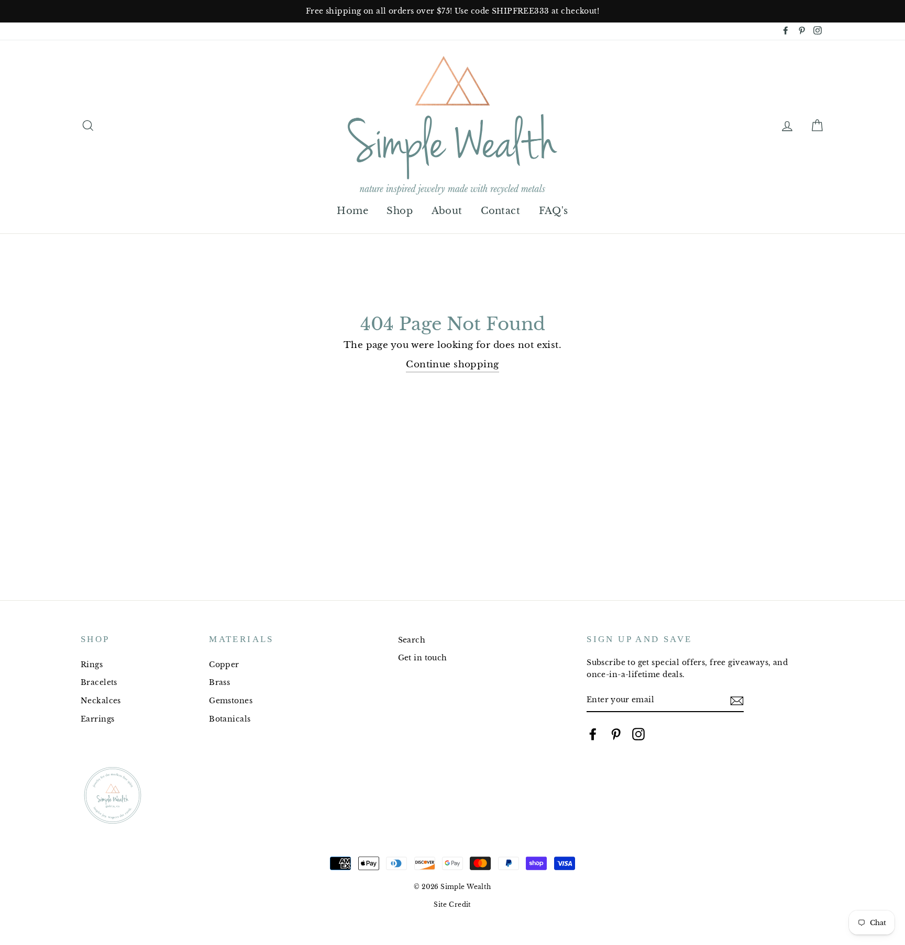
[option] (452, 11)
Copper (224, 664)
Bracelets (99, 682)
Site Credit (452, 904)
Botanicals (229, 719)
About (447, 211)
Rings (92, 664)
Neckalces (101, 700)
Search (412, 640)
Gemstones (230, 700)
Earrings (97, 719)
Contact (500, 211)
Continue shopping (452, 364)
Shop (400, 211)
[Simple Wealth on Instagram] (638, 734)
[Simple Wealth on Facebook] (593, 734)
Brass (219, 682)
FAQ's (553, 211)
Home (352, 211)
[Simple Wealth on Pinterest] (616, 734)
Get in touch (422, 657)
